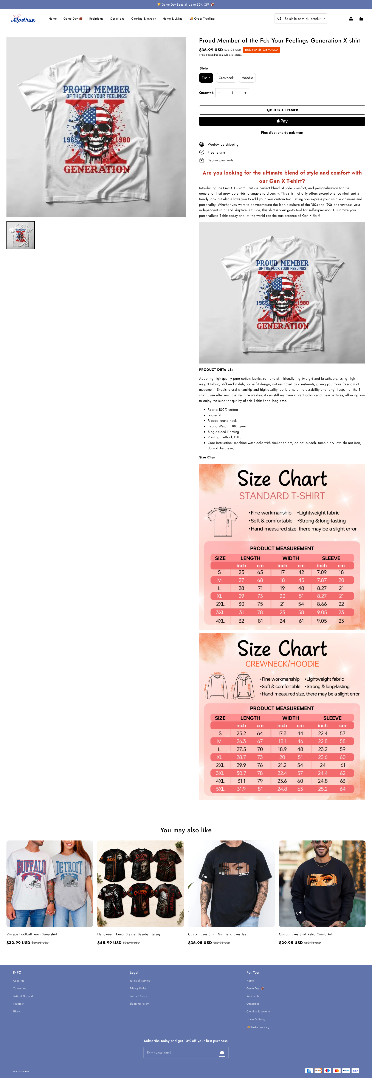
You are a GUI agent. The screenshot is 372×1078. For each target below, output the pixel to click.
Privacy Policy (138, 988)
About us (18, 981)
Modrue (25, 1071)
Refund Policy (138, 996)
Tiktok (16, 1011)
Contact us (19, 988)
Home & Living (173, 18)
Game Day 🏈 (73, 18)
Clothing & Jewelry (143, 18)
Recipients (96, 18)
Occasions (117, 18)
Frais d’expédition (209, 55)
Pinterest (18, 1004)
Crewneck (226, 77)
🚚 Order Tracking (202, 18)
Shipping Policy (139, 1004)
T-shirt (206, 77)
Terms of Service (140, 981)
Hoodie (247, 77)
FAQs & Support (23, 996)
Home (53, 18)
